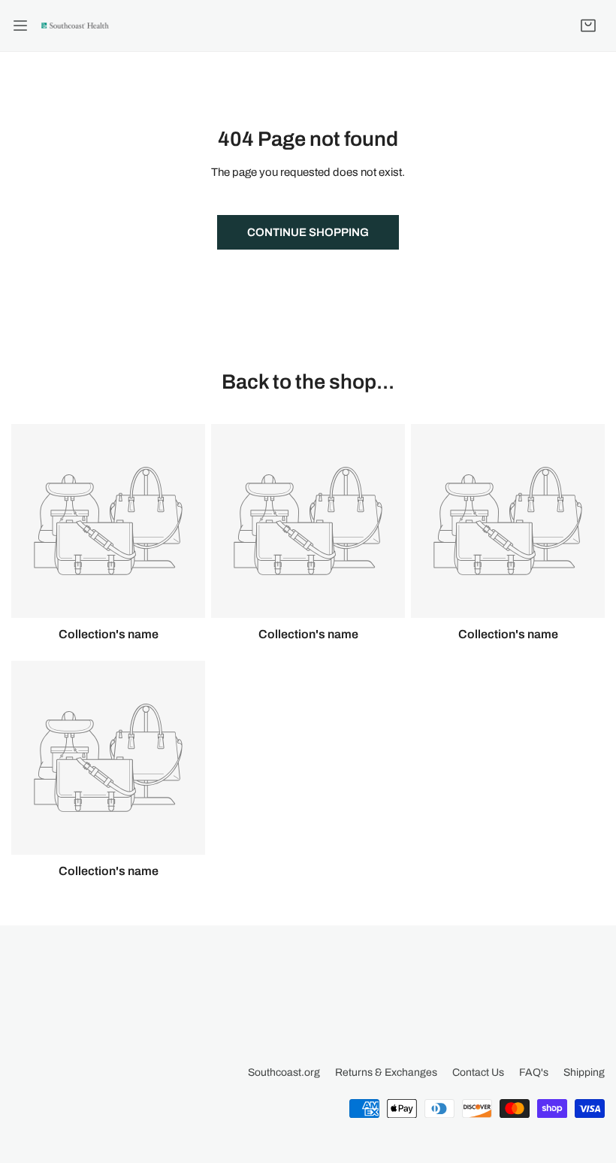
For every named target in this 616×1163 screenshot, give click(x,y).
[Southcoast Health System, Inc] (75, 26)
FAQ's (533, 1072)
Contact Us (478, 1072)
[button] (588, 25)
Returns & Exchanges (386, 1072)
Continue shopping (308, 232)
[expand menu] (20, 25)
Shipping (584, 1072)
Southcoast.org (284, 1072)
